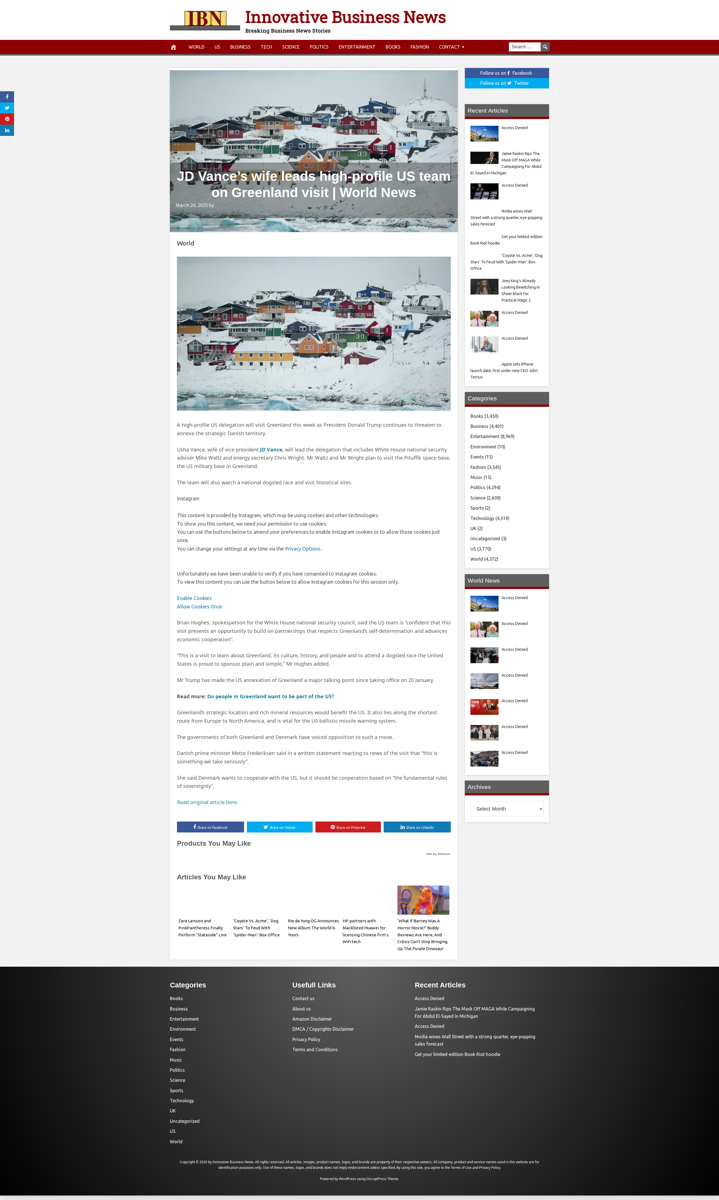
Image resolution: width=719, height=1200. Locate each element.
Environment (483, 446)
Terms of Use (461, 1167)
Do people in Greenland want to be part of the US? (270, 696)
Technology (482, 518)
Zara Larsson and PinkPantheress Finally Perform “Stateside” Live (202, 927)
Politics (319, 46)
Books (393, 46)
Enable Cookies (194, 598)
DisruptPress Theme (382, 1178)
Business (240, 46)
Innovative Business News (345, 16)
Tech (266, 46)
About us (301, 1008)
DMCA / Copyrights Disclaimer (323, 1029)
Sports (477, 507)
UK (473, 528)
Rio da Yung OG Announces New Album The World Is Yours (313, 927)
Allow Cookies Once (199, 606)
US (217, 46)
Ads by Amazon (438, 853)
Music (476, 477)
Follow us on (506, 73)
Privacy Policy (306, 1039)
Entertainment (357, 46)
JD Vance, (272, 449)
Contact (449, 46)
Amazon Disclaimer (312, 1018)
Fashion (420, 46)
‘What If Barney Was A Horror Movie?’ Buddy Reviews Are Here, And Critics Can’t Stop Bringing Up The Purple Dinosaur (422, 934)
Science (291, 46)
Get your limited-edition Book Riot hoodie (457, 1054)
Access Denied (429, 998)
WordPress (347, 1178)
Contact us (303, 998)
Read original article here (207, 802)
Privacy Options (302, 548)
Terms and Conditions (315, 1049)
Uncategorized (485, 538)
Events (477, 456)
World (196, 46)
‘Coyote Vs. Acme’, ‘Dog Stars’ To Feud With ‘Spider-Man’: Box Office (256, 927)
